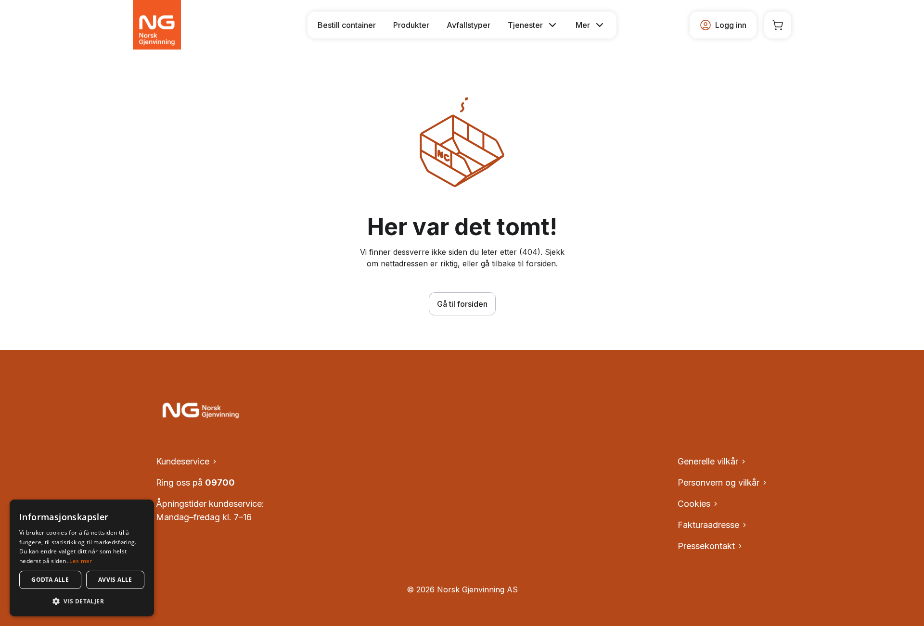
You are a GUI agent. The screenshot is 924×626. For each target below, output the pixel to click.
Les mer (80, 561)
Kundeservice (182, 461)
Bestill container (347, 25)
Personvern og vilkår (718, 482)
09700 (220, 482)
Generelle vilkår (708, 461)
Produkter (411, 25)
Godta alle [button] (50, 580)
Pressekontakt (706, 546)
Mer (583, 25)
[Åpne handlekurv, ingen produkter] (777, 25)
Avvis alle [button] (115, 580)
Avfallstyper (468, 25)
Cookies (694, 504)
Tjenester (525, 25)
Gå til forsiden (462, 304)
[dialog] (82, 558)
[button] (81, 601)
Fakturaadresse (708, 525)
